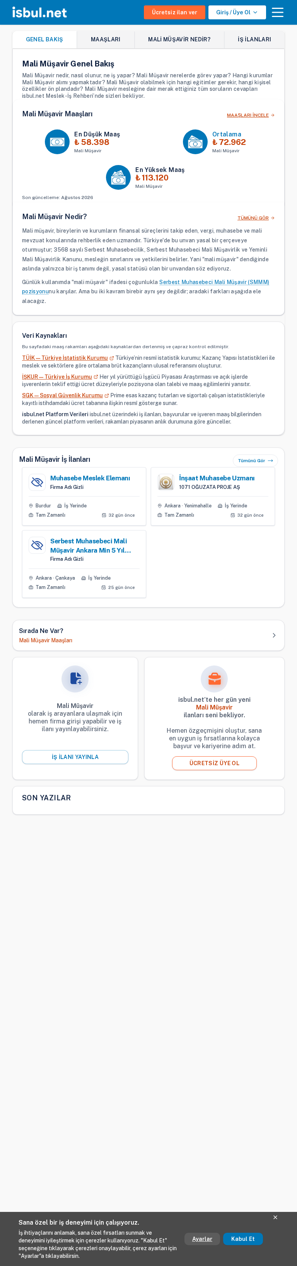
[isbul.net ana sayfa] (39, 12)
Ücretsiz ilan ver (174, 12)
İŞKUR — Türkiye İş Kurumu (57, 377)
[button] (278, 12)
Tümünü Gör (251, 460)
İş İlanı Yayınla (75, 757)
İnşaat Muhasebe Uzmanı (217, 478)
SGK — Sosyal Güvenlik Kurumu (62, 395)
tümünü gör (253, 218)
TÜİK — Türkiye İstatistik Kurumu (65, 358)
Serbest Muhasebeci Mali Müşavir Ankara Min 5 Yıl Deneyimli (88, 546)
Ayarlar (202, 1239)
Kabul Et (243, 1239)
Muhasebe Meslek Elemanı (90, 478)
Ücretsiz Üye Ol (214, 763)
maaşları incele (248, 115)
